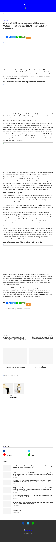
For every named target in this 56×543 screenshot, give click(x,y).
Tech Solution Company (9, 308)
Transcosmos (19, 308)
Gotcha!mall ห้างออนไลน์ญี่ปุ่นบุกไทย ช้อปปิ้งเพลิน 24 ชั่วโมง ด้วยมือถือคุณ (40, 366)
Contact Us (26, 533)
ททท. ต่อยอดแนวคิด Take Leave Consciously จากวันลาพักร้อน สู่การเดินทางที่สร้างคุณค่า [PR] (32, 509)
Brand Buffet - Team (9, 31)
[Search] (52, 14)
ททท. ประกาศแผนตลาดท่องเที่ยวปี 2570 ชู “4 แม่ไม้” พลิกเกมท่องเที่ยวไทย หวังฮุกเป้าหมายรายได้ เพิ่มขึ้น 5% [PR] (32, 496)
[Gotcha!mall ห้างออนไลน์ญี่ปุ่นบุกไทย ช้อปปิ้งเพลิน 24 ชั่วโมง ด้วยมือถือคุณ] (41, 356)
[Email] (23, 37)
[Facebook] (8, 37)
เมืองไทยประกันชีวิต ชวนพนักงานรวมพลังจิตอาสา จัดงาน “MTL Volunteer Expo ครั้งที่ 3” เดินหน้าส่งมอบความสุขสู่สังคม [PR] (33, 503)
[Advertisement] (28, 322)
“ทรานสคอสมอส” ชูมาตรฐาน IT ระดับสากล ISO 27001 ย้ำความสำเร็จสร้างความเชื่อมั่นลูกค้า (15, 366)
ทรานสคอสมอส (27, 308)
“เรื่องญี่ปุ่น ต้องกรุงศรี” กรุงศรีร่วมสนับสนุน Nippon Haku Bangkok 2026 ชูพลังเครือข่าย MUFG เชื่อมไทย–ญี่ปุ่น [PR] (32, 466)
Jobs (32, 533)
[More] (28, 36)
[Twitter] (13, 37)
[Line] (18, 37)
